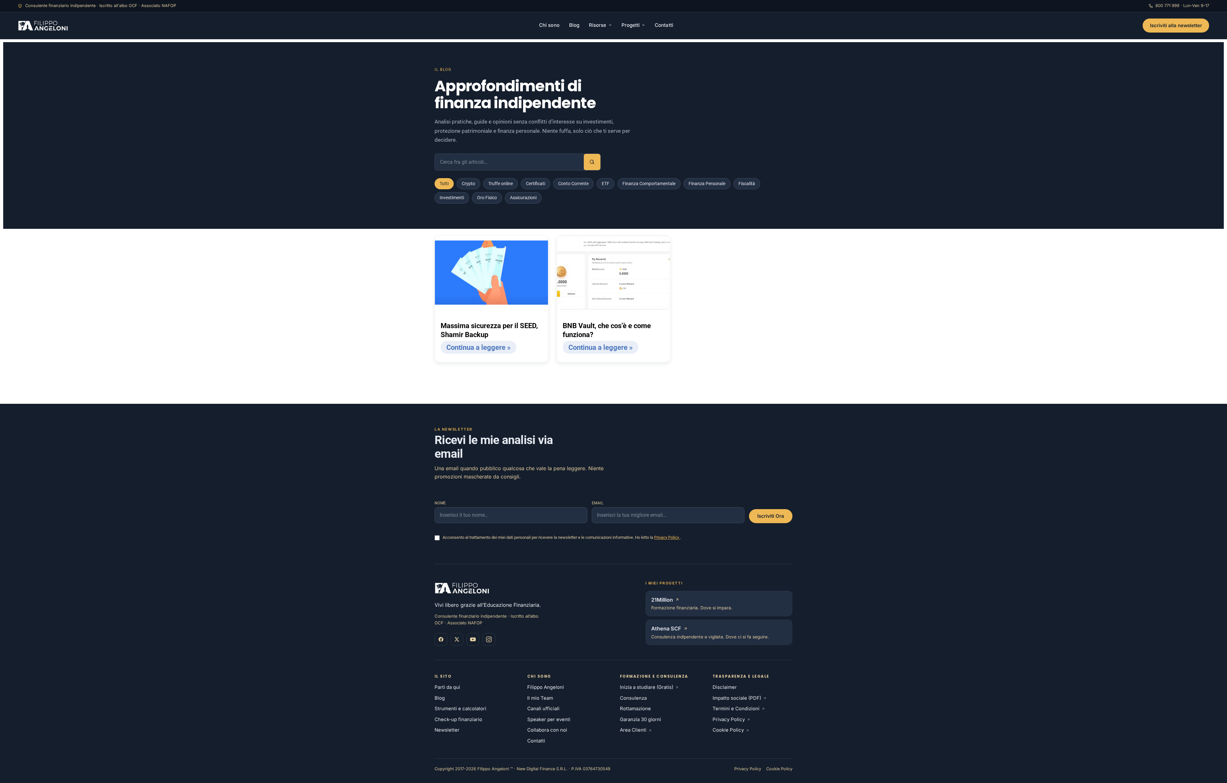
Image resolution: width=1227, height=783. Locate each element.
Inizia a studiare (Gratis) (646, 687)
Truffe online (500, 183)
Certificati (535, 183)
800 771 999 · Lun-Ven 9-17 (1182, 5)
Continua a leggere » (478, 347)
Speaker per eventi (548, 719)
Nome (440, 503)
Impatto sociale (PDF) (737, 698)
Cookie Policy (728, 730)
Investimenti (452, 197)
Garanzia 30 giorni (640, 719)
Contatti (664, 25)
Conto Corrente (573, 183)
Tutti (444, 183)
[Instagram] (488, 639)
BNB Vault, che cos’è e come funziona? (607, 330)
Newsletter (447, 730)
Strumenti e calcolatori (460, 708)
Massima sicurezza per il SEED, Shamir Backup (489, 330)
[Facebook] (441, 639)
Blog (574, 25)
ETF (605, 183)
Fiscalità (746, 183)
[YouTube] (473, 639)
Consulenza (633, 698)
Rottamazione (635, 708)
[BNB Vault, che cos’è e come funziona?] (613, 273)
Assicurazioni (523, 197)
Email (598, 503)
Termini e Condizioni (736, 708)
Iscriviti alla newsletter (1176, 25)
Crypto (468, 183)
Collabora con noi (547, 730)
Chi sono (549, 25)
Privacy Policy (667, 537)
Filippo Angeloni (545, 687)
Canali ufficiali (543, 708)
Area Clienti (633, 730)
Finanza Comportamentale (648, 183)
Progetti (630, 25)
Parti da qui (447, 687)
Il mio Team (540, 698)
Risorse (597, 25)
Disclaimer (725, 687)
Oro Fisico (487, 197)
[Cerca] (592, 162)
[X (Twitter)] (457, 639)
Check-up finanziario (458, 719)
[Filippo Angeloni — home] (44, 25)
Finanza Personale (707, 183)
